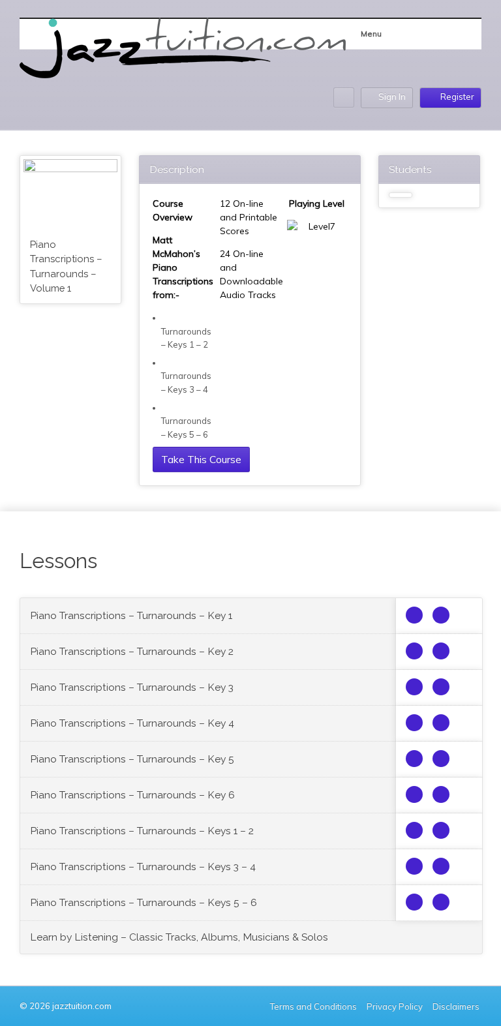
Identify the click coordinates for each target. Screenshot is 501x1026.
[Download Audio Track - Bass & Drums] (441, 615)
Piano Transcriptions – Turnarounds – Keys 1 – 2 (142, 830)
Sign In (392, 96)
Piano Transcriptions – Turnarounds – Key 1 (131, 615)
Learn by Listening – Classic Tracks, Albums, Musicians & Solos (179, 937)
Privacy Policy (395, 1006)
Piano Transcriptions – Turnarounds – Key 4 (132, 723)
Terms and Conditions (313, 1006)
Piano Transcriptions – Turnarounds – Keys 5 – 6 (143, 902)
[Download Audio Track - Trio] (414, 615)
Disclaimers (457, 1006)
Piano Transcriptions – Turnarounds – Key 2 (132, 651)
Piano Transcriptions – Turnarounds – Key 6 (132, 795)
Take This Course (201, 459)
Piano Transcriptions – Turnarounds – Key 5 (132, 759)
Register (457, 96)
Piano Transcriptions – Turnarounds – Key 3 (132, 687)
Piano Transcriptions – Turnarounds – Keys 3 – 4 (143, 866)
